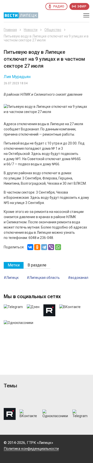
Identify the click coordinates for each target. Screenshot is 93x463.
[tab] (14, 265)
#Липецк (11, 278)
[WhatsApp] (58, 247)
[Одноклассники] (37, 247)
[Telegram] (44, 247)
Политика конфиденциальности (31, 448)
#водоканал (78, 278)
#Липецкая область (43, 278)
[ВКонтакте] (30, 247)
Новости (30, 30)
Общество (52, 30)
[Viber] (51, 247)
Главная (10, 30)
